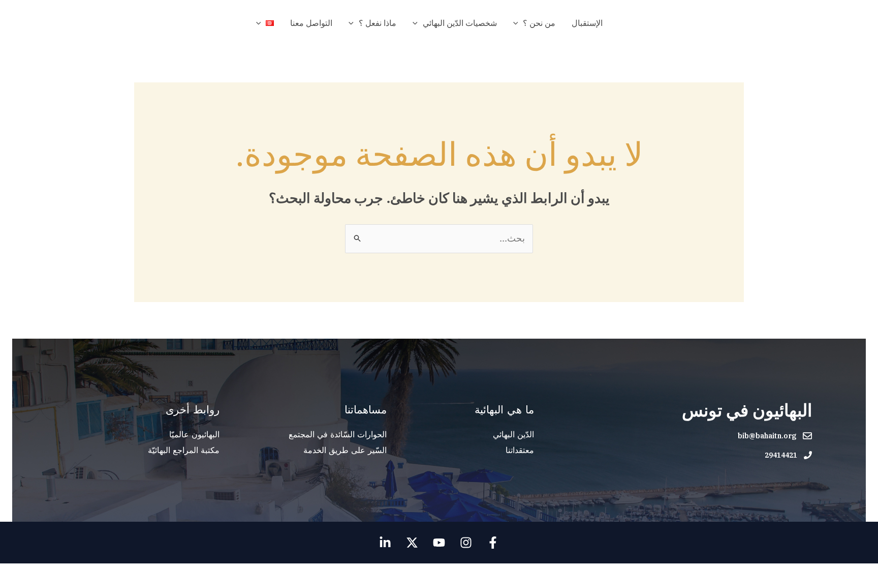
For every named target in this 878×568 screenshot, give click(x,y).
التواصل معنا (311, 23)
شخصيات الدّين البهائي (460, 23)
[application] (518, 23)
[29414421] (808, 455)
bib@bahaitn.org (767, 435)
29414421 (781, 455)
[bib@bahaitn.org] (807, 435)
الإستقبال (587, 23)
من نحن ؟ (539, 23)
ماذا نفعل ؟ (377, 23)
